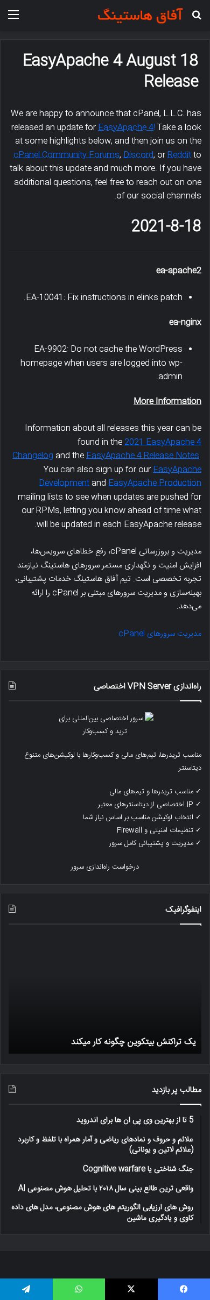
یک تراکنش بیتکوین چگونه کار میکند (133, 1042)
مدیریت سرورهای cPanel (159, 634)
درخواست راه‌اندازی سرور (105, 867)
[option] (105, 994)
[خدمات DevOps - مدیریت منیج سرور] (140, 16)
